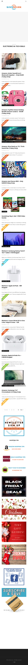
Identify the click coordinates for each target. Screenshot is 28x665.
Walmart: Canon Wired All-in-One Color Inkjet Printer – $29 (13, 321)
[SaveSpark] (14, 7)
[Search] (25, 1)
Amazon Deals (5, 350)
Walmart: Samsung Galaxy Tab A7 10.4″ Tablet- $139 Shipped (13, 252)
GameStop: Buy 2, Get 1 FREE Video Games (13, 217)
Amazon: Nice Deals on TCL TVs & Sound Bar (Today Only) (13, 147)
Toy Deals (4, 211)
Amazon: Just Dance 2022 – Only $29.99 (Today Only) (12, 182)
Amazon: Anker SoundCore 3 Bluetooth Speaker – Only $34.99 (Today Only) (13, 75)
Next (21, 409)
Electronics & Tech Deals (8, 68)
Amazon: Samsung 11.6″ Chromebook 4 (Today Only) (11, 391)
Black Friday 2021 (6, 246)
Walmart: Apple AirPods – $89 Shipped (12, 286)
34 (18, 409)
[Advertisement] (14, 27)
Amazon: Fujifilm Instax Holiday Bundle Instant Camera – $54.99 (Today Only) (13, 111)
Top (14, 662)
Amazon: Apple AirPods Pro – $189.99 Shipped (11, 356)
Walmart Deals (5, 316)
